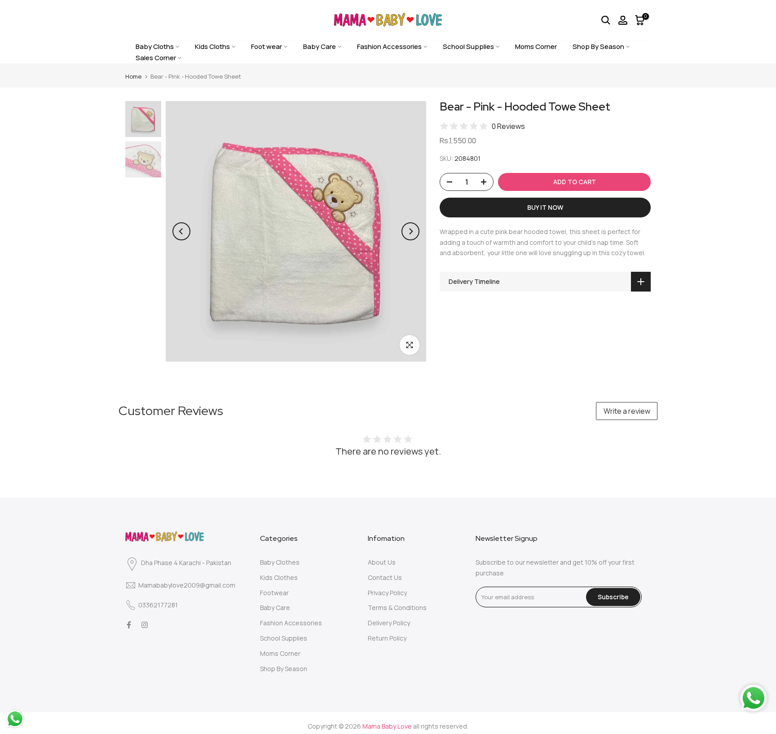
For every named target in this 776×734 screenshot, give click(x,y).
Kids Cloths (212, 46)
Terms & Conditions (397, 607)
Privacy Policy (387, 592)
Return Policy (387, 638)
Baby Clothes (280, 562)
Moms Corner (536, 46)
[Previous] (181, 231)
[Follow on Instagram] (144, 624)
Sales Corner (156, 57)
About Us (382, 562)
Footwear (274, 592)
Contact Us (385, 577)
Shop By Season (598, 46)
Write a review (627, 411)
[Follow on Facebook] (128, 624)
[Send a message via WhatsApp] (15, 719)
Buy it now (545, 207)
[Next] (410, 231)
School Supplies (468, 46)
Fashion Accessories (389, 46)
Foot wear (266, 46)
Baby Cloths (155, 46)
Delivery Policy (389, 623)
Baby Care (319, 46)
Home (133, 76)
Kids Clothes (279, 577)
